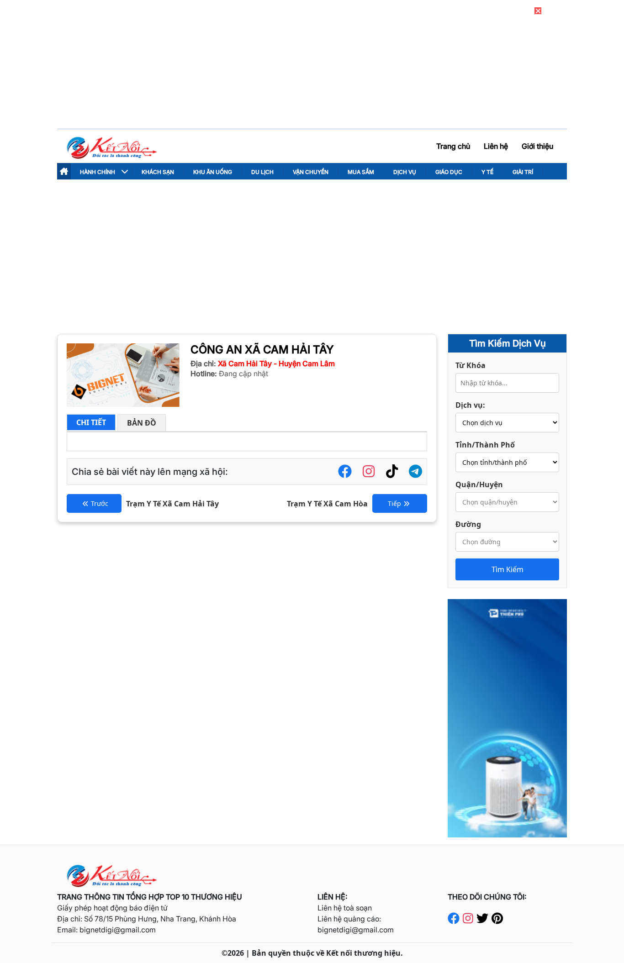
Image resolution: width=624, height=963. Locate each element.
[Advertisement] (312, 248)
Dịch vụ (404, 171)
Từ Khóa (470, 365)
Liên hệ (496, 146)
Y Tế (487, 171)
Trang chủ (453, 146)
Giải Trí (523, 171)
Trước (99, 503)
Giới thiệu (537, 146)
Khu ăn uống (212, 171)
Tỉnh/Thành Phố (485, 445)
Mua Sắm (361, 171)
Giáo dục (448, 171)
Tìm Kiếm (508, 569)
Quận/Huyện (479, 484)
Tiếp (394, 503)
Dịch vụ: (470, 405)
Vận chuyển (310, 171)
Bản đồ (141, 423)
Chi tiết (91, 422)
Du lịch (262, 171)
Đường (468, 524)
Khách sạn (158, 171)
